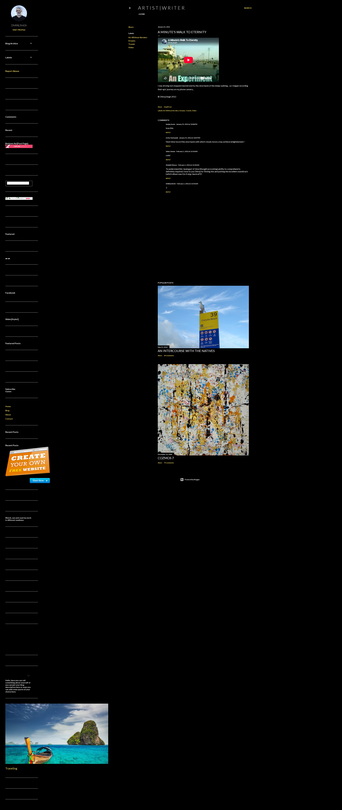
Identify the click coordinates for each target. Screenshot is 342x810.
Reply (168, 132)
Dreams (131, 41)
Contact (9, 419)
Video (131, 47)
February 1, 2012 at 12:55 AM (187, 184)
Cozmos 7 (166, 458)
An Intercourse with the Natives (186, 351)
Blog (7, 410)
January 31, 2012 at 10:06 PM (186, 124)
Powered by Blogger (192, 480)
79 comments (169, 463)
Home (142, 14)
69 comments (169, 356)
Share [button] (130, 27)
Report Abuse (12, 71)
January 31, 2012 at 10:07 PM (189, 138)
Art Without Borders (137, 37)
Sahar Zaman (170, 151)
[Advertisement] (203, 256)
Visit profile (19, 30)
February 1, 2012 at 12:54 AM (188, 165)
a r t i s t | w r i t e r (161, 8)
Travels (131, 44)
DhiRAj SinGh (171, 184)
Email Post (168, 107)
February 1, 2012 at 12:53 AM (186, 151)
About (8, 414)
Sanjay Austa (170, 124)
